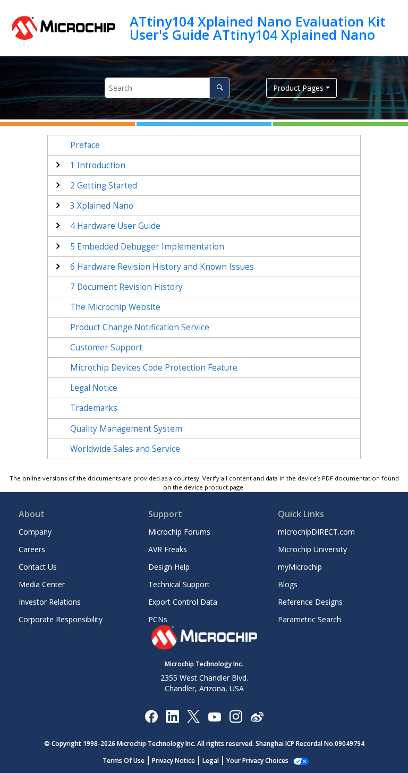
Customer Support (106, 347)
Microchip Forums (179, 532)
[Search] (219, 88)
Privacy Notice (173, 760)
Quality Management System (126, 428)
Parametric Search (309, 619)
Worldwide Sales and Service (125, 448)
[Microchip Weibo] (257, 715)
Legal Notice (93, 387)
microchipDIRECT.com (316, 532)
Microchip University (312, 549)
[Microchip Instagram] (235, 715)
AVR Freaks (167, 549)
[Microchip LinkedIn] (172, 715)
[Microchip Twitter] (193, 715)
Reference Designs (310, 602)
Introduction (97, 165)
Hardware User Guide (115, 225)
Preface (85, 145)
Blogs (288, 584)
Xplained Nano (101, 205)
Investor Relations (50, 602)
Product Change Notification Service (139, 327)
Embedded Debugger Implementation (147, 246)
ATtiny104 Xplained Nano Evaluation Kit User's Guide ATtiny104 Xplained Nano (258, 27)
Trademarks (93, 408)
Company (35, 532)
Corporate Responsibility (61, 619)
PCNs (157, 619)
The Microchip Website (115, 307)
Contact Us (38, 567)
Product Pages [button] (298, 88)
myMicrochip (300, 567)
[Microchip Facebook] (151, 715)
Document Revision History (126, 287)
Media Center (42, 584)
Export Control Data (182, 602)
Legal (210, 760)
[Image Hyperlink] (214, 715)
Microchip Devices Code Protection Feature (153, 367)
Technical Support (179, 584)
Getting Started (103, 185)
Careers (32, 549)
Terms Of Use (123, 760)
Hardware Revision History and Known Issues (162, 266)
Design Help (169, 567)
